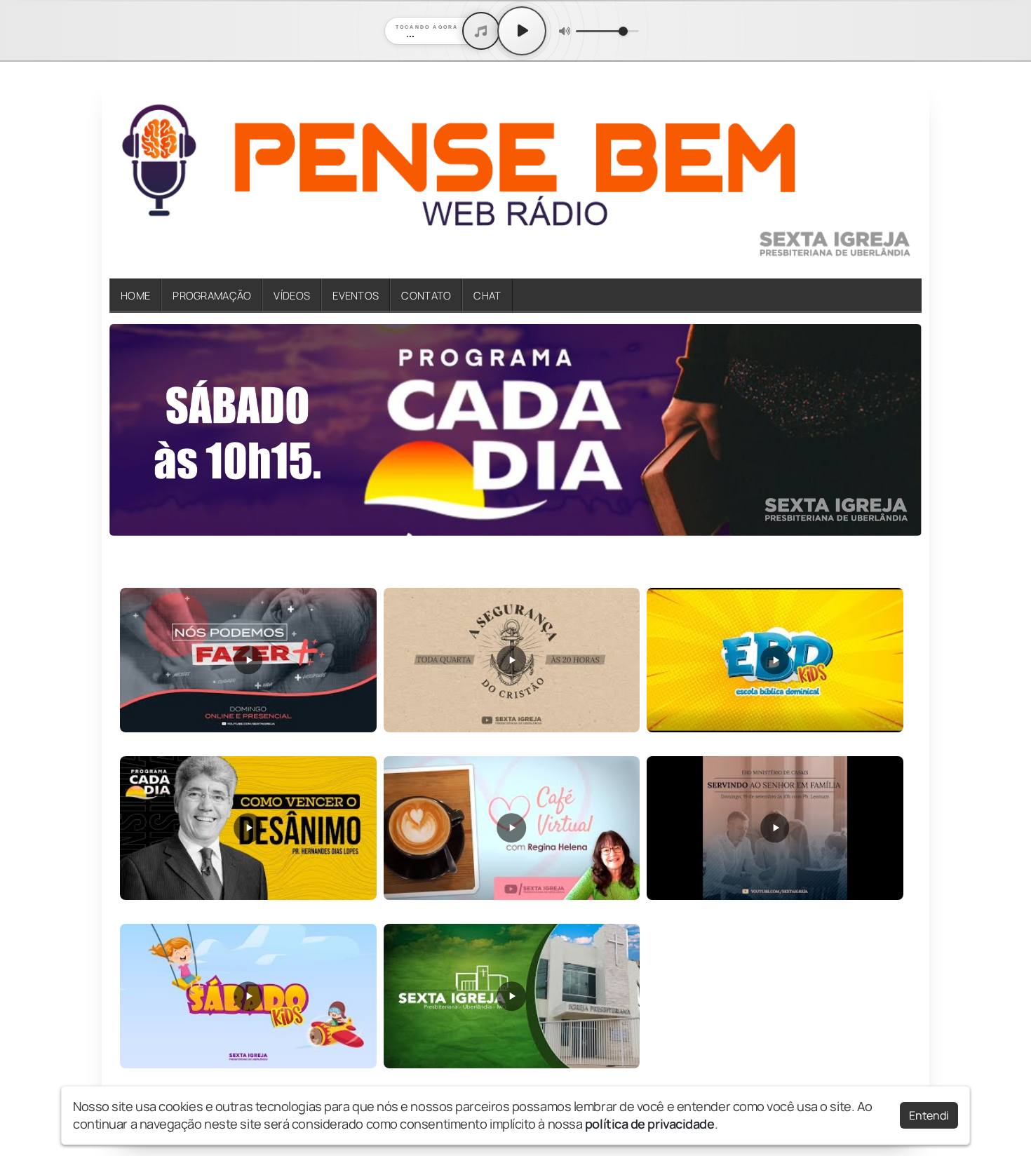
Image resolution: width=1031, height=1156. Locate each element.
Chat (487, 295)
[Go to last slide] (128, 431)
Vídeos (292, 295)
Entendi (929, 1115)
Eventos (355, 295)
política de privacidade (650, 1123)
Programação (212, 295)
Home (135, 295)
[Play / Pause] (521, 30)
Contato (426, 295)
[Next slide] (903, 431)
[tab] (506, 526)
